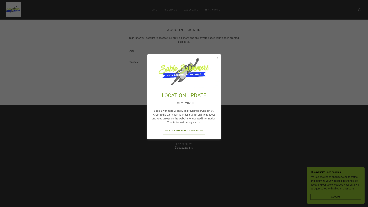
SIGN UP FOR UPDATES (184, 130)
